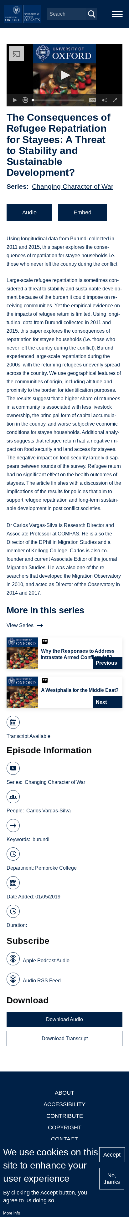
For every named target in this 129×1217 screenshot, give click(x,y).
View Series (20, 625)
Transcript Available (28, 736)
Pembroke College (56, 868)
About (64, 1093)
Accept (112, 1155)
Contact (64, 1139)
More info (11, 1213)
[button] (64, 75)
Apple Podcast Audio (46, 960)
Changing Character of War (72, 186)
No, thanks (111, 1178)
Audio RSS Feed (42, 980)
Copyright (64, 1127)
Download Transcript (65, 1038)
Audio (29, 212)
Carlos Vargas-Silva (48, 810)
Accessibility (64, 1104)
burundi (41, 839)
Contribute (64, 1116)
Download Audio (64, 1019)
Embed (82, 212)
